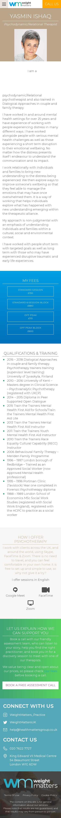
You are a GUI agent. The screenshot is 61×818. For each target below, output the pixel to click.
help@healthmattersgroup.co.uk (33, 730)
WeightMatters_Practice (27, 715)
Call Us (52, 4)
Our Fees (50, 671)
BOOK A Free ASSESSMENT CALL (30, 685)
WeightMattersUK (23, 722)
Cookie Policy (49, 795)
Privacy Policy (30, 795)
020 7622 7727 (20, 748)
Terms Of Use (11, 795)
